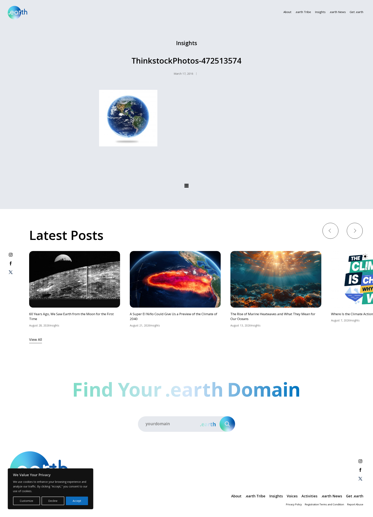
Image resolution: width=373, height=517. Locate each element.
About (287, 12)
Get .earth (356, 12)
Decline (53, 501)
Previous (330, 230)
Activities (309, 496)
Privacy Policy (294, 504)
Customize (26, 501)
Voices (292, 496)
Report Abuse (355, 504)
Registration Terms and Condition (324, 504)
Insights (320, 12)
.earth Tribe (303, 12)
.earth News (337, 12)
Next (354, 230)
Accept (77, 501)
